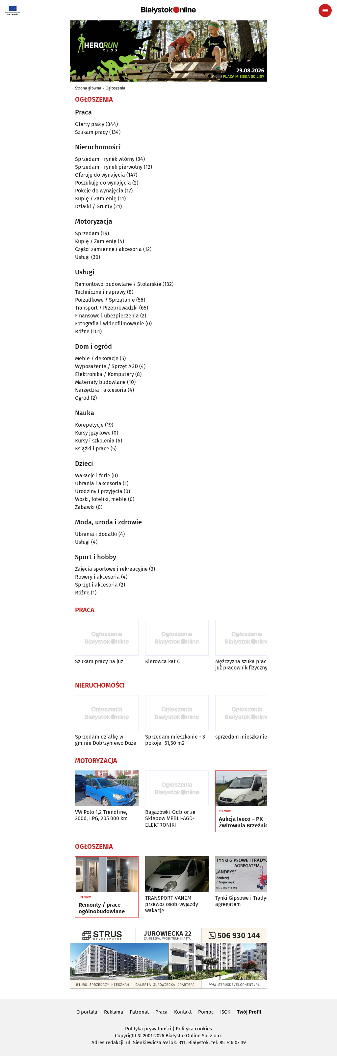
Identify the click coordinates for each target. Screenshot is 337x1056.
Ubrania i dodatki (96, 534)
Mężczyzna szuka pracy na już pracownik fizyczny (245, 664)
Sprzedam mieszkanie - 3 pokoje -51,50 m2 (175, 740)
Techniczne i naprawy (100, 292)
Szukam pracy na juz (99, 661)
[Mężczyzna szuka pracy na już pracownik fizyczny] (247, 638)
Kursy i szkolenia (95, 441)
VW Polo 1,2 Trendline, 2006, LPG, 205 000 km (101, 815)
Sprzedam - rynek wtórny (105, 159)
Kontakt (183, 1012)
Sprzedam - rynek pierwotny (109, 167)
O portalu (86, 1012)
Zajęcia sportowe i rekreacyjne (111, 569)
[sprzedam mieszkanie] (247, 713)
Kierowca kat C (162, 661)
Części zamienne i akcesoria (108, 249)
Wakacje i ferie (92, 475)
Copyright (125, 1036)
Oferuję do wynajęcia (100, 175)
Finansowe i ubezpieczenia (107, 316)
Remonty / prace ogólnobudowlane (102, 908)
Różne (82, 331)
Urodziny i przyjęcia (98, 491)
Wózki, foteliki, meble (101, 499)
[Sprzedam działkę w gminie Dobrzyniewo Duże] (107, 713)
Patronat (139, 1012)
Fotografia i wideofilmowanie (109, 323)
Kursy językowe (93, 433)
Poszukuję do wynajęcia (103, 183)
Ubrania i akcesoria (98, 483)
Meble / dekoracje (96, 358)
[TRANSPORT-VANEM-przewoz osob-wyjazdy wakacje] (177, 874)
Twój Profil (249, 1012)
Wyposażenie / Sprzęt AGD (106, 366)
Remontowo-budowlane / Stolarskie (118, 284)
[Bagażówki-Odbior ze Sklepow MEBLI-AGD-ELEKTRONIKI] (177, 788)
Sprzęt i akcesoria (96, 585)
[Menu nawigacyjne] (325, 10)
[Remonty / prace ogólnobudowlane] (106, 874)
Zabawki (85, 507)
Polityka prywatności (148, 1029)
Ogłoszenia (115, 88)
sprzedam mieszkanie (241, 737)
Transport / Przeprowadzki (106, 308)
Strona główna (88, 88)
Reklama (113, 1012)
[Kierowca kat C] (177, 638)
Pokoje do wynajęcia (99, 191)
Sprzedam (87, 233)
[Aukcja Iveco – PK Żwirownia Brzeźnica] (247, 788)
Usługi (82, 257)
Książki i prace (92, 448)
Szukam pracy (91, 132)
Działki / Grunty (93, 206)
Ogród (82, 398)
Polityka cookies (194, 1029)
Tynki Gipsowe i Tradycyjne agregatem (247, 901)
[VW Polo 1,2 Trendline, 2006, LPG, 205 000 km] (107, 788)
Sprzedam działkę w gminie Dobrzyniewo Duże (105, 740)
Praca (161, 1012)
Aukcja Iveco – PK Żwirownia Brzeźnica (245, 822)
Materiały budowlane (100, 382)
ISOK (225, 1012)
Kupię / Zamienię (96, 198)
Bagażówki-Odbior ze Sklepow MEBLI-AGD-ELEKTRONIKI (170, 818)
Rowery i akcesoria (97, 577)
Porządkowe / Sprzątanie (105, 300)
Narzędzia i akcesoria (100, 390)
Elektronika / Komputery (104, 374)
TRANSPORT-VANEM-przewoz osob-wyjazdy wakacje (171, 904)
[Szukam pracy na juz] (107, 638)
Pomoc (206, 1012)
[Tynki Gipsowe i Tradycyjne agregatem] (247, 874)
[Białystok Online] (168, 10)
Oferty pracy (89, 124)
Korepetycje (89, 425)
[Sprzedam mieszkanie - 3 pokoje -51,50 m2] (177, 713)
